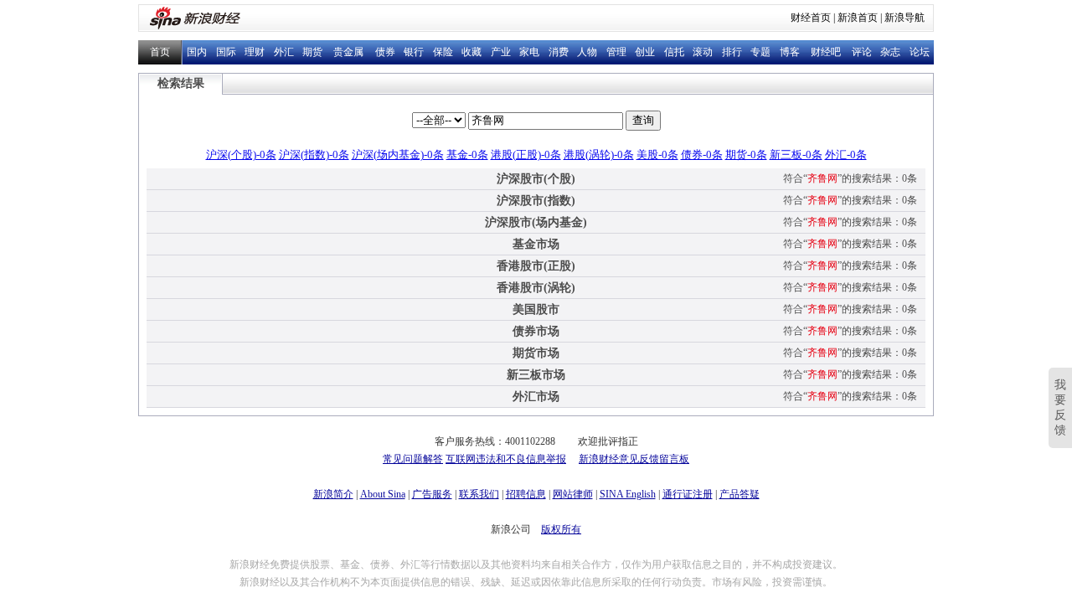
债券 (385, 52)
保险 (443, 52)
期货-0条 (746, 154)
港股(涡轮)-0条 (599, 154)
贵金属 (348, 52)
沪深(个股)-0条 (241, 154)
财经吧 (826, 52)
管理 (616, 52)
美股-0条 (657, 154)
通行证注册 (687, 494)
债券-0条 (702, 154)
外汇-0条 (846, 154)
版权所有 (561, 529)
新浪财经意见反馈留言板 (634, 459)
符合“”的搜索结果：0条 (850, 178)
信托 (674, 52)
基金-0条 (467, 154)
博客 (790, 52)
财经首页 (811, 17)
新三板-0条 (796, 154)
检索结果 (180, 83)
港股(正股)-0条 (526, 154)
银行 (414, 52)
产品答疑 (739, 494)
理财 (255, 52)
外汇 (284, 52)
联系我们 (479, 494)
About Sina (382, 494)
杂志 (890, 52)
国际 (226, 52)
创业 (645, 52)
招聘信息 (526, 494)
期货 (312, 52)
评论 (862, 52)
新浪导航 (904, 17)
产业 (501, 52)
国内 (197, 52)
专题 (760, 52)
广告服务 (432, 494)
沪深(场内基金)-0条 (398, 154)
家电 (529, 52)
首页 (160, 52)
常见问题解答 (413, 459)
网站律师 (573, 494)
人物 (587, 52)
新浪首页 (858, 17)
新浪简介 (333, 494)
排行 (732, 52)
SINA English (628, 494)
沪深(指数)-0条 (314, 154)
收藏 (471, 52)
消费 (559, 52)
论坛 (920, 52)
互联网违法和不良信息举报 (506, 459)
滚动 (703, 52)
